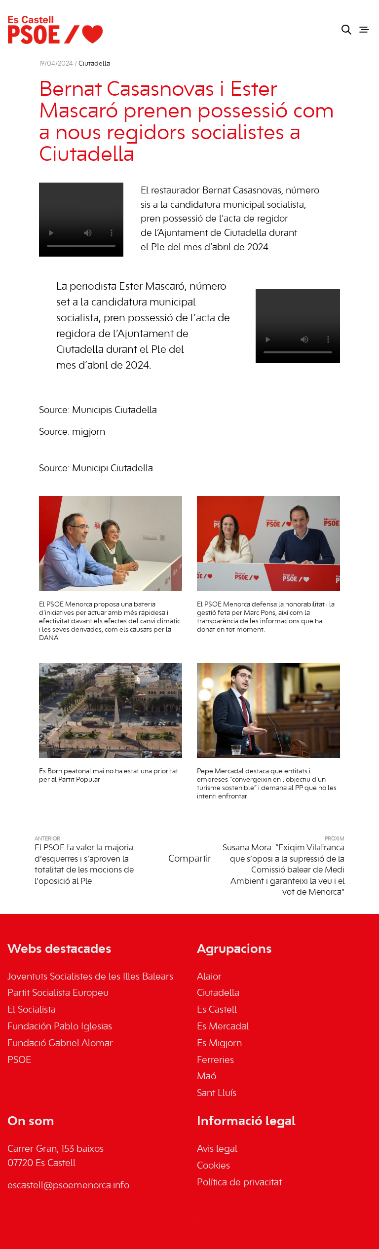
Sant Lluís (216, 1093)
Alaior (209, 977)
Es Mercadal (223, 1026)
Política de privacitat (239, 1182)
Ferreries (215, 1060)
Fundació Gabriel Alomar (60, 1043)
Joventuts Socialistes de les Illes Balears (90, 977)
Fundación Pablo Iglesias (59, 1026)
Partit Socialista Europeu (58, 993)
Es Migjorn (219, 1043)
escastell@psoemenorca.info (68, 1185)
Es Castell (217, 1010)
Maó (206, 1076)
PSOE (19, 1060)
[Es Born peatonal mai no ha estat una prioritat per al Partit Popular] (110, 710)
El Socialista (31, 1010)
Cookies (213, 1166)
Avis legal (217, 1149)
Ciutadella (94, 64)
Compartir (189, 859)
